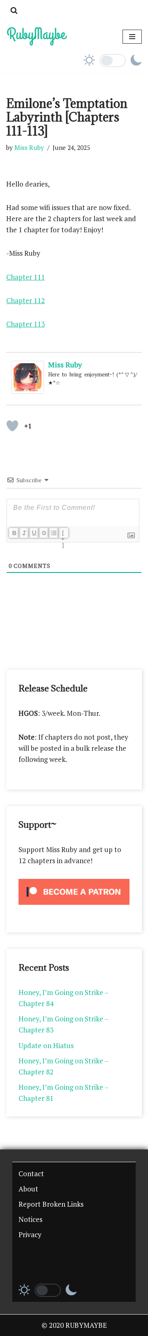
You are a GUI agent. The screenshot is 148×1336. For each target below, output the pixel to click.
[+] (63, 534)
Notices (30, 1219)
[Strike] (44, 533)
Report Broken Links (50, 1204)
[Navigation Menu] (132, 37)
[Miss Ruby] (27, 391)
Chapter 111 (25, 277)
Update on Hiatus (46, 1045)
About (28, 1189)
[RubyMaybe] (37, 36)
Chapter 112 (25, 300)
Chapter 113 (25, 324)
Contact (31, 1173)
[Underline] (34, 533)
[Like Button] (12, 426)
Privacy (30, 1234)
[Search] (14, 10)
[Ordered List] (53, 533)
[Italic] (24, 533)
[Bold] (14, 533)
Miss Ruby (29, 147)
